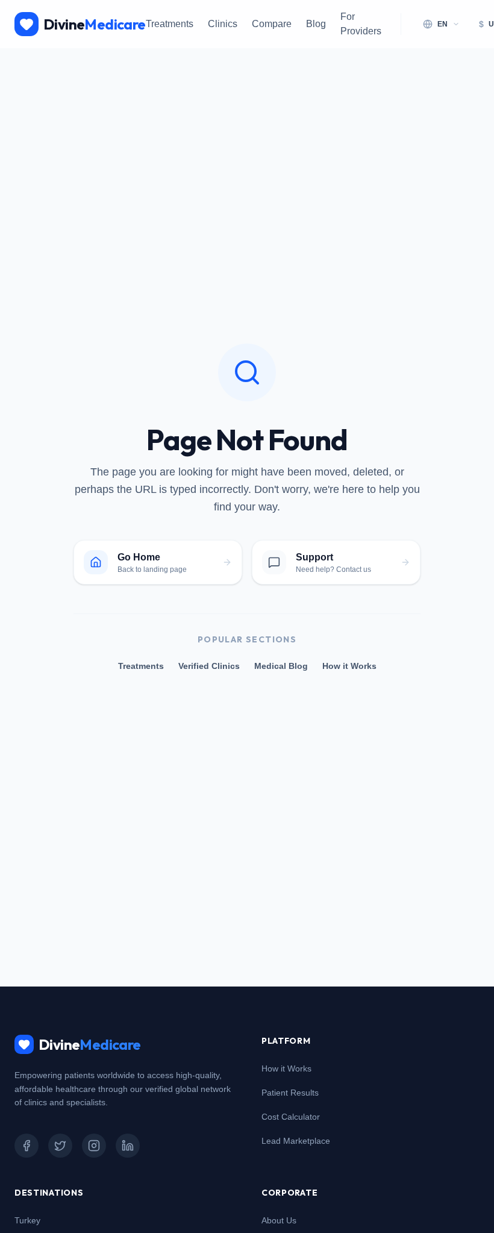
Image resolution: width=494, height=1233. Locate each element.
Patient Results (290, 1092)
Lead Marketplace (295, 1141)
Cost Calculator (290, 1117)
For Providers (360, 23)
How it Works (349, 666)
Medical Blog (281, 666)
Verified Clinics (209, 666)
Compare (272, 24)
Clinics (222, 24)
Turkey (27, 1220)
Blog (316, 24)
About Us (278, 1220)
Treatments (169, 24)
